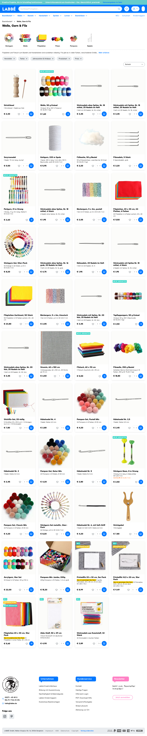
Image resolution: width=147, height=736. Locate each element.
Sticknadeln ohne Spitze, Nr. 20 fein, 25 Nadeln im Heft (18, 368)
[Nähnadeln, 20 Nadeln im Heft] (91, 243)
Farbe (22, 59)
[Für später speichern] (19, 114)
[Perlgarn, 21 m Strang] (18, 189)
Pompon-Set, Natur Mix (51, 471)
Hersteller (8, 59)
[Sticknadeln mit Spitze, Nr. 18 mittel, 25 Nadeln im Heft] (128, 85)
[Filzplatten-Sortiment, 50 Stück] (18, 295)
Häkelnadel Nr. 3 (11, 471)
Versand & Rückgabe (84, 702)
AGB (57, 731)
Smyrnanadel (10, 157)
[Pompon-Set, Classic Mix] (18, 505)
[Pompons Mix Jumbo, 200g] (55, 557)
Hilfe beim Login (82, 694)
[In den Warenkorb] (31, 113)
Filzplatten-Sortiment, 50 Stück (18, 315)
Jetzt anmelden (122, 697)
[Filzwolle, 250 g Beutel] (128, 347)
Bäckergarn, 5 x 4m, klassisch (54, 315)
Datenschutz (65, 731)
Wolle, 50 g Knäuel (49, 105)
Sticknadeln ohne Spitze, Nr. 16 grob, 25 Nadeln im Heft (54, 264)
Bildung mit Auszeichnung (49, 690)
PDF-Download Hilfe (84, 698)
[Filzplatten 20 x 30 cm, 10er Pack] (18, 613)
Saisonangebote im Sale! (112, 2)
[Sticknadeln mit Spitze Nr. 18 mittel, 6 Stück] (128, 243)
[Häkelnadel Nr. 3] (18, 451)
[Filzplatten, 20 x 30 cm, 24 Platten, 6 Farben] (128, 189)
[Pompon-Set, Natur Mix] (55, 451)
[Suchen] (119, 8)
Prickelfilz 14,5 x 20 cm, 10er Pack (126, 578)
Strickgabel (118, 525)
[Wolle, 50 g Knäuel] (55, 85)
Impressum (49, 731)
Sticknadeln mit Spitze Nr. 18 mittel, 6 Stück (126, 264)
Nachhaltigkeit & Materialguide (51, 694)
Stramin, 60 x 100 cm (50, 367)
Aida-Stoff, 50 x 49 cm (51, 633)
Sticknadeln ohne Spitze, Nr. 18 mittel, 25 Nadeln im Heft (91, 106)
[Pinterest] (11, 716)
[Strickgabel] (128, 505)
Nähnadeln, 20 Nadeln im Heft (90, 263)
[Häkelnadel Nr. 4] (55, 400)
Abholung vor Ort (82, 710)
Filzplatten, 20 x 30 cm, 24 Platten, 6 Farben (125, 210)
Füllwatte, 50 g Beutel (87, 157)
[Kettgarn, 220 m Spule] (55, 137)
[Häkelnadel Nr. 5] (91, 451)
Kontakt (79, 686)
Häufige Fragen (82, 690)
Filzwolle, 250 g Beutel (123, 367)
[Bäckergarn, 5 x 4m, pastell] (91, 189)
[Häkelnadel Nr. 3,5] (128, 400)
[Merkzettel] (126, 8)
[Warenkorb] (143, 8)
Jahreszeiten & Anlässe (41, 59)
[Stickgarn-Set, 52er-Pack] (18, 243)
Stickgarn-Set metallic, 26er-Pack (53, 526)
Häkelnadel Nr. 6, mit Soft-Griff (91, 525)
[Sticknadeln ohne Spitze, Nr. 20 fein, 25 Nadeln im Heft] (18, 347)
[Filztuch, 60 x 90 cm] (91, 347)
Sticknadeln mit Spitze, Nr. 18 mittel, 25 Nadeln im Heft (126, 106)
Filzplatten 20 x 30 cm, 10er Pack (16, 634)
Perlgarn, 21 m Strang (13, 209)
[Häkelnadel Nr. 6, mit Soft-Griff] (91, 505)
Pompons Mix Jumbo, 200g (52, 577)
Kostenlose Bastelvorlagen (49, 702)
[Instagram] (4, 716)
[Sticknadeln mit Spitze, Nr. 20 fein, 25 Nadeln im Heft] (91, 295)
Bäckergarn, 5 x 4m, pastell (89, 209)
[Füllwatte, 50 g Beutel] (91, 137)
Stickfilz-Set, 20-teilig (14, 419)
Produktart (63, 59)
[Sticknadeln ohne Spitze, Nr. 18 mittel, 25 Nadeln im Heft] (91, 85)
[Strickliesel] (18, 85)
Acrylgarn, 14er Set (12, 577)
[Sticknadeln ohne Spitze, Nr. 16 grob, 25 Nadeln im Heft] (55, 243)
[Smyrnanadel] (18, 137)
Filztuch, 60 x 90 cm (86, 367)
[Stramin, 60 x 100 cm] (55, 347)
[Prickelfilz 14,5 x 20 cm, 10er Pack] (128, 557)
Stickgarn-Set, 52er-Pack (15, 263)
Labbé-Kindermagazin (47, 698)
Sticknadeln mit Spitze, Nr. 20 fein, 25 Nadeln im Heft (90, 316)
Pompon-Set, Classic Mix (15, 525)
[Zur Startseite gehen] (9, 9)
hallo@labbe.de (11, 703)
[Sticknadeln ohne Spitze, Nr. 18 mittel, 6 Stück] (55, 189)
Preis (77, 59)
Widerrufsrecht (82, 706)
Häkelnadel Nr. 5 (84, 471)
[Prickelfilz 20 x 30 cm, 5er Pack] (91, 557)
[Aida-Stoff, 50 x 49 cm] (55, 613)
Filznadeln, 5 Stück (122, 157)
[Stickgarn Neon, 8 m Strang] (128, 451)
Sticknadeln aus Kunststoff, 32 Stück (91, 634)
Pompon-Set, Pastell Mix (88, 419)
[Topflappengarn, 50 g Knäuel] (128, 295)
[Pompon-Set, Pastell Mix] (91, 400)
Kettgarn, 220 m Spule (50, 157)
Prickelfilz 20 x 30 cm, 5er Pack (91, 577)
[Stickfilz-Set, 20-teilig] (18, 400)
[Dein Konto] (135, 8)
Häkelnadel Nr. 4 (48, 419)
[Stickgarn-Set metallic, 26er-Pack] (55, 505)
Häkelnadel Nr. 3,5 (121, 419)
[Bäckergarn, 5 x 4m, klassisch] (55, 295)
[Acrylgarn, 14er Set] (18, 557)
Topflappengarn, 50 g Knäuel (126, 315)
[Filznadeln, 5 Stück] (128, 137)
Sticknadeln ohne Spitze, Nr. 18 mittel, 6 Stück (54, 210)
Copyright (75, 731)
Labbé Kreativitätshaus (48, 686)
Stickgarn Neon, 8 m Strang (125, 471)
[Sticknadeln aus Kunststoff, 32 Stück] (91, 613)
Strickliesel (9, 105)
